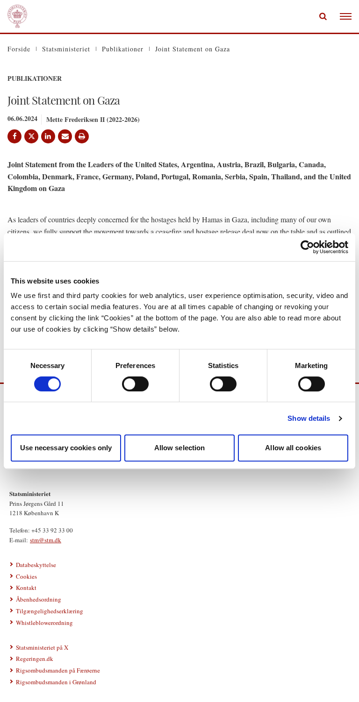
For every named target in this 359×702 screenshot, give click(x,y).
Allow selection (179, 448)
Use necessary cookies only (66, 448)
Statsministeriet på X (42, 647)
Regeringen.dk (34, 658)
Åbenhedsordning (38, 599)
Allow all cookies (293, 448)
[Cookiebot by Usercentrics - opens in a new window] (307, 247)
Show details (308, 418)
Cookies (26, 576)
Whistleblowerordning (44, 622)
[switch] (135, 383)
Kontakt (26, 587)
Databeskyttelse (36, 564)
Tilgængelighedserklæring (49, 611)
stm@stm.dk (45, 540)
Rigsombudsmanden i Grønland (56, 682)
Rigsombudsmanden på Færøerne (58, 670)
